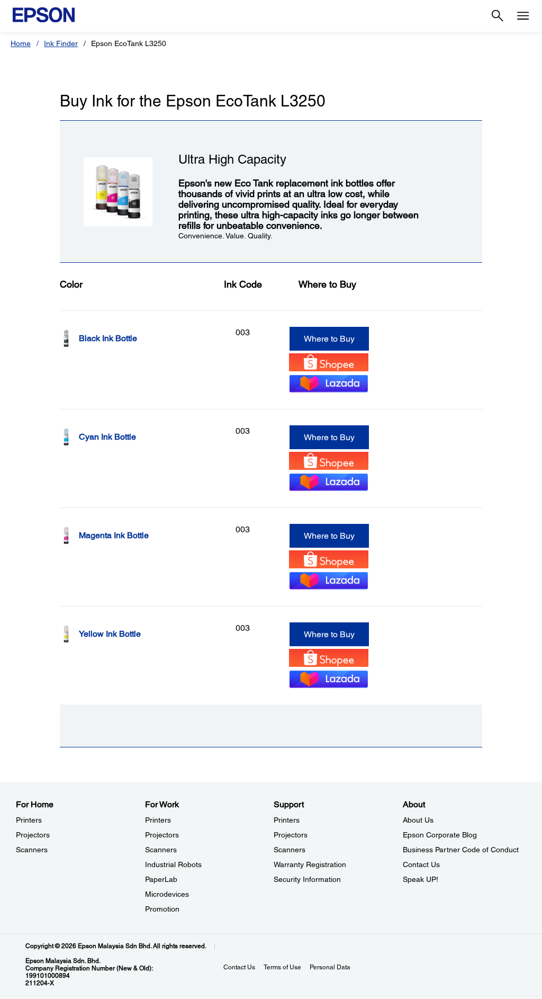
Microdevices (167, 894)
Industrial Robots (173, 864)
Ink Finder (61, 43)
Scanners (32, 849)
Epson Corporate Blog (440, 835)
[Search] (497, 15)
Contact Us (421, 864)
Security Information (307, 879)
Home (21, 43)
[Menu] (522, 15)
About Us (418, 820)
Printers (29, 820)
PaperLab (161, 879)
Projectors (33, 835)
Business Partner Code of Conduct (461, 849)
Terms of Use (282, 967)
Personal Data (330, 967)
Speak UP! (420, 879)
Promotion (162, 909)
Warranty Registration (310, 864)
